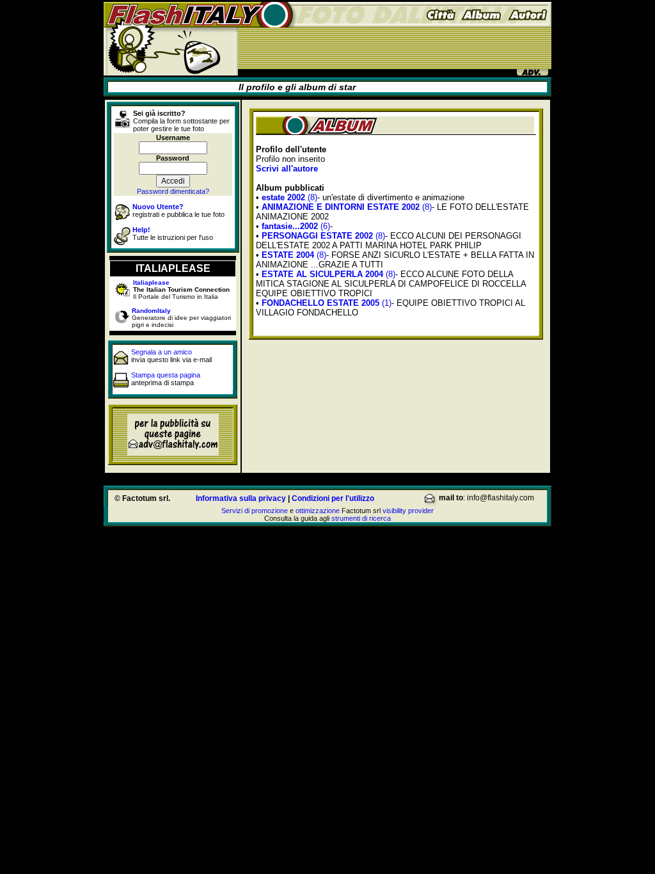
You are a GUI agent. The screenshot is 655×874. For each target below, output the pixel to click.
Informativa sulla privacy (241, 498)
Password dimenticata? (173, 191)
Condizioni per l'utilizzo (333, 498)
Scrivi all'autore (287, 168)
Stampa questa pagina (165, 375)
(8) (289, 197)
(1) (326, 303)
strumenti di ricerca (361, 518)
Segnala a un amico (161, 352)
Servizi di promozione (254, 510)
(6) (296, 226)
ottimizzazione (318, 510)
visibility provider (408, 510)
